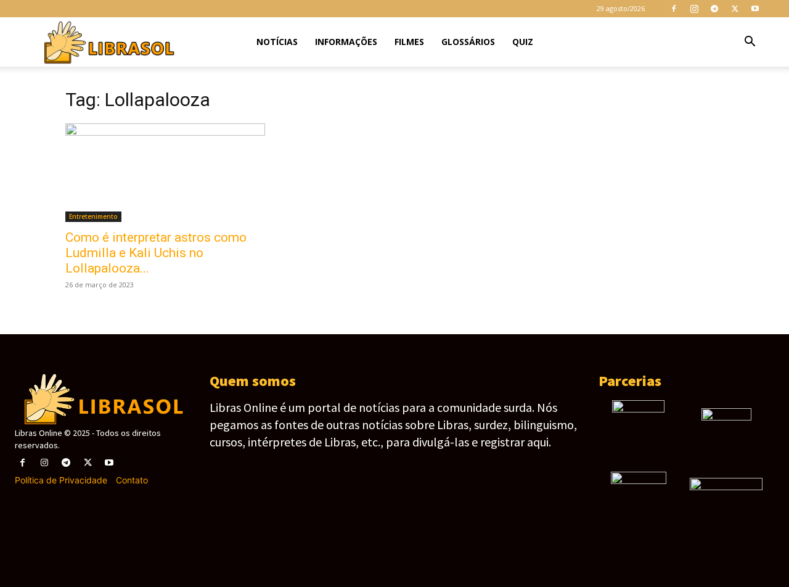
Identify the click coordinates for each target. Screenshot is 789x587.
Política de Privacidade (61, 480)
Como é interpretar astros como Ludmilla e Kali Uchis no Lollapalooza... (156, 253)
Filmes (409, 41)
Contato (132, 480)
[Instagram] (694, 8)
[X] (735, 8)
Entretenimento (93, 216)
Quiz (522, 41)
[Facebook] (673, 8)
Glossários (468, 41)
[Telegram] (714, 8)
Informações (346, 41)
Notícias (277, 41)
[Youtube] (755, 8)
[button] (749, 43)
